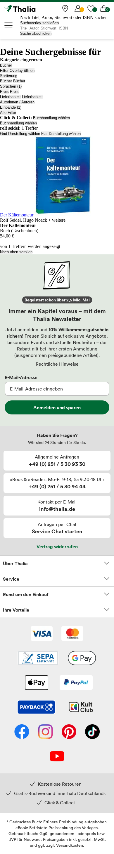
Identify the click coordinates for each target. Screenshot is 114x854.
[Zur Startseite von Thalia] (33, 8)
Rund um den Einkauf (26, 594)
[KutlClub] (80, 708)
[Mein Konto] (78, 8)
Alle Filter (8, 112)
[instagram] (45, 732)
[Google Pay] (81, 658)
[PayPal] (76, 683)
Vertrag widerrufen (57, 546)
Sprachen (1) (11, 86)
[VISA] (42, 634)
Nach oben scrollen (16, 252)
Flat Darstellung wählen (61, 133)
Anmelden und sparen (57, 407)
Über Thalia (15, 563)
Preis (4, 91)
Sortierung (8, 76)
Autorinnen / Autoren (17, 102)
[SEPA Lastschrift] (38, 658)
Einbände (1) (10, 107)
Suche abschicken (35, 33)
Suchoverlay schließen (39, 23)
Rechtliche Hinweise (57, 364)
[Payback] (36, 708)
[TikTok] (92, 732)
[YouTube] (57, 757)
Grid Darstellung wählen (20, 133)
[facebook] (21, 732)
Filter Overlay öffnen (17, 70)
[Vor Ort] (65, 8)
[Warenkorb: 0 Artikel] (103, 8)
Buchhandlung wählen (51, 118)
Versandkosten (69, 845)
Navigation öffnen (8, 25)
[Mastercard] (72, 634)
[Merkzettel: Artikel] (90, 8)
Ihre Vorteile (16, 610)
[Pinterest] (69, 732)
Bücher (6, 65)
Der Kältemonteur (17, 214)
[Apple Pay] (36, 683)
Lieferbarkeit (10, 97)
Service (11, 579)
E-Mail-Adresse (21, 377)
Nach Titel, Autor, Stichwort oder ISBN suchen (64, 17)
